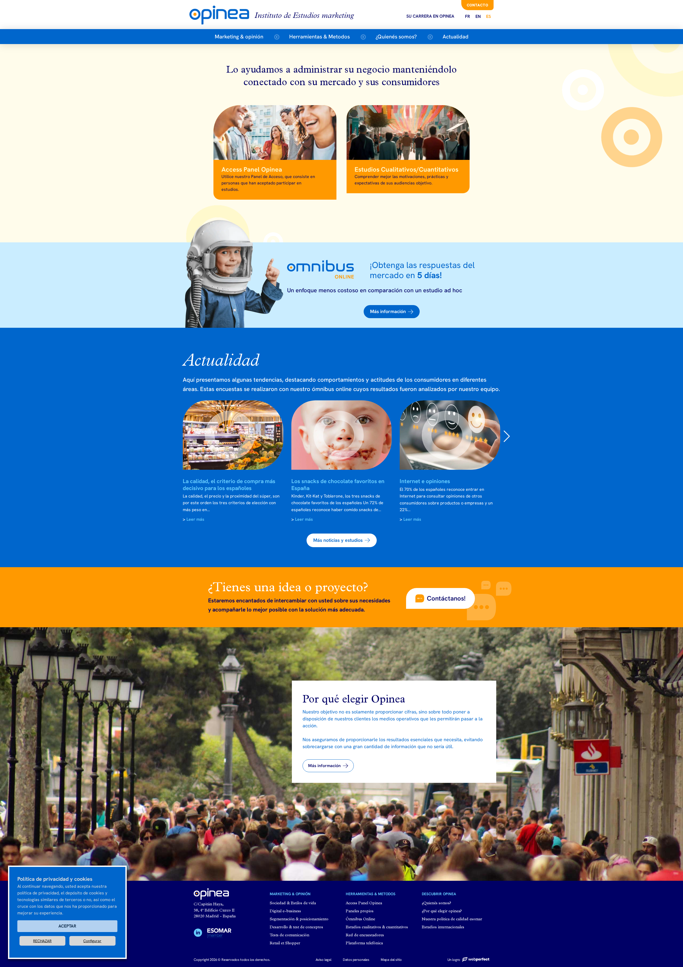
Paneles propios (360, 911)
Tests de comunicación (289, 935)
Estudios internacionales (443, 927)
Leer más (195, 519)
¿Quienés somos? (396, 36)
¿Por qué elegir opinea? (442, 911)
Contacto (477, 5)
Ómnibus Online (360, 919)
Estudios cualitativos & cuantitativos (377, 927)
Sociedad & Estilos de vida (293, 903)
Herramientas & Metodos (319, 36)
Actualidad (455, 36)
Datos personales (356, 959)
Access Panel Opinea (364, 903)
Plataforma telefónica (364, 943)
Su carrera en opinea (430, 16)
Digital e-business (285, 911)
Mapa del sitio (391, 959)
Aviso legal (323, 959)
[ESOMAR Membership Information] (219, 934)
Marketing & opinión (239, 36)
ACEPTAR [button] (67, 926)
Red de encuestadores (365, 935)
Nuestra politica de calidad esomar (452, 919)
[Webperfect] (475, 959)
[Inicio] (222, 14)
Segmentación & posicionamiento (299, 919)
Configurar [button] (92, 940)
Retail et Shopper (285, 943)
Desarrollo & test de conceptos (296, 927)
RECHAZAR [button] (42, 940)
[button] (392, 311)
